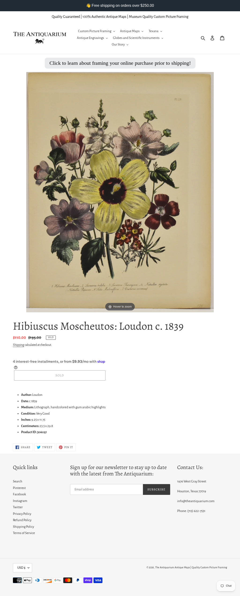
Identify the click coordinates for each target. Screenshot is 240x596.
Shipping (18, 345)
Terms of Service (24, 533)
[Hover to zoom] (120, 192)
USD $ (21, 567)
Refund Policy (22, 520)
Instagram (20, 501)
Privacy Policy (22, 514)
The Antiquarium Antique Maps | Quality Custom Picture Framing (191, 567)
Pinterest (19, 488)
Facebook (19, 494)
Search (17, 481)
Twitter (18, 507)
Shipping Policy (23, 526)
